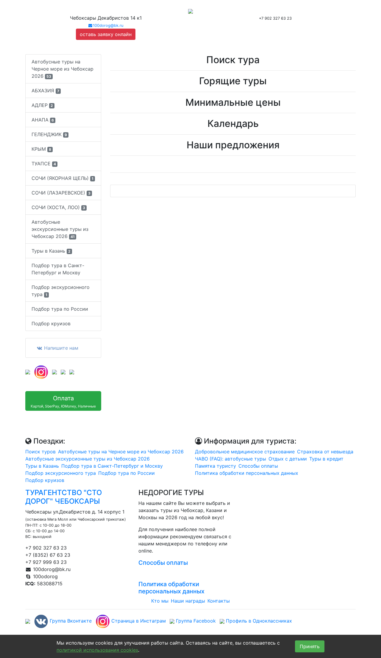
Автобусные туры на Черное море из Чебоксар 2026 (62, 69)
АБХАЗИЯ (45, 91)
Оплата (63, 401)
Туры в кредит (326, 459)
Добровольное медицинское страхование (245, 452)
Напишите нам (60, 348)
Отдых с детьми (287, 459)
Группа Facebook (195, 621)
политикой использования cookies (97, 650)
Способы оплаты (258, 466)
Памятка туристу (215, 466)
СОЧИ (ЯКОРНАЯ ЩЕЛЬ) (62, 178)
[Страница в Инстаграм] (41, 371)
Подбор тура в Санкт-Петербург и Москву (58, 269)
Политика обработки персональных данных (246, 473)
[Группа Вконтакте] (27, 371)
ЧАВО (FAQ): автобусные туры (230, 459)
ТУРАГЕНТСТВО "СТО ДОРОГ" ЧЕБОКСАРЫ (63, 496)
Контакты (218, 601)
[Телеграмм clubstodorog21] (71, 371)
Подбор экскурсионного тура (61, 290)
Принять (310, 646)
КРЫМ (41, 149)
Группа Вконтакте (70, 621)
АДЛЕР (42, 105)
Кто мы (159, 601)
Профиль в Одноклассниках (258, 621)
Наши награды (188, 601)
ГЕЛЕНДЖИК (49, 134)
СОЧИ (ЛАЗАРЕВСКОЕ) (61, 193)
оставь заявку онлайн (106, 34)
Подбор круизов (51, 323)
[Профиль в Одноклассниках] (63, 371)
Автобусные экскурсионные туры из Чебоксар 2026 (60, 229)
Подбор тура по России (60, 309)
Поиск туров (40, 452)
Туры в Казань (51, 251)
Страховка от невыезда (325, 452)
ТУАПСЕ (44, 164)
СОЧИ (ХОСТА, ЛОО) (58, 207)
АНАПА (43, 120)
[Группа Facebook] (54, 371)
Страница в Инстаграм (138, 621)
